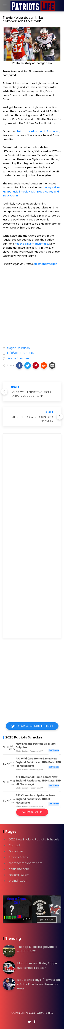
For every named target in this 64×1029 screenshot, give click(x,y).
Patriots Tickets (32, 812)
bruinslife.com (18, 881)
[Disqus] (32, 488)
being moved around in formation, (38, 131)
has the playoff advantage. (32, 244)
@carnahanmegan (45, 264)
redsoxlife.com (19, 875)
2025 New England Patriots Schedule (34, 839)
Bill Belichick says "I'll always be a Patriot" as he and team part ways (38, 984)
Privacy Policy (18, 857)
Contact (14, 845)
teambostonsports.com (25, 863)
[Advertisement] (32, 306)
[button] (19, 365)
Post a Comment (18, 358)
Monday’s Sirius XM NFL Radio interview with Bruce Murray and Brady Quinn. (31, 191)
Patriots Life (44, 1013)
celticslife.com (19, 869)
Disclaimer (16, 851)
